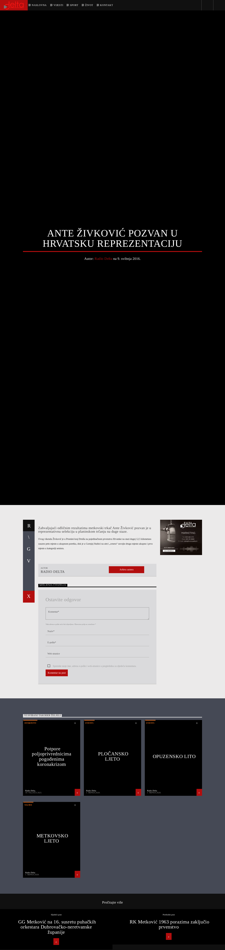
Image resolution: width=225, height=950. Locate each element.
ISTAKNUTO (30, 763)
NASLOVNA (39, 5)
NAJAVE (28, 845)
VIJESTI (58, 5)
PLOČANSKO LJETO (113, 796)
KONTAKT (106, 5)
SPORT (74, 5)
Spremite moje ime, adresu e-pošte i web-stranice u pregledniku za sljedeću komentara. (94, 706)
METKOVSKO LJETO (52, 878)
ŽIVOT (89, 5)
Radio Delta (103, 277)
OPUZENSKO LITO (174, 796)
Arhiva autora (126, 609)
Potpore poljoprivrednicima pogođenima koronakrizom (51, 796)
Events (89, 763)
